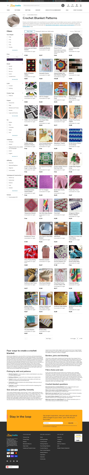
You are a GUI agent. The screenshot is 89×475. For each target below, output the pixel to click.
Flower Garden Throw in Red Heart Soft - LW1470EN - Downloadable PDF (60, 169)
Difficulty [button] (9, 160)
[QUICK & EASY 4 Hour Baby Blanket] (75, 88)
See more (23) (15, 79)
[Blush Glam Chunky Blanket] (60, 182)
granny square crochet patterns (67, 25)
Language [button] (9, 139)
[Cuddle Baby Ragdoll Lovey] (75, 158)
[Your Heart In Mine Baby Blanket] (46, 228)
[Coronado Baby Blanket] (60, 112)
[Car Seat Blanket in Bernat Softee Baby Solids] (75, 252)
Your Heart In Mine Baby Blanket (45, 237)
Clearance (42, 457)
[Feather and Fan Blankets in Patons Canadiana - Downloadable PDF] (31, 135)
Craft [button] (8, 83)
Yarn (8, 10)
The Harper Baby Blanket (43, 120)
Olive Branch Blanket (44, 283)
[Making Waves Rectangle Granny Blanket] (31, 298)
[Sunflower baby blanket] (60, 298)
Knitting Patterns (44, 443)
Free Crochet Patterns (45, 450)
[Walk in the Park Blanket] (31, 112)
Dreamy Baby (42, 329)
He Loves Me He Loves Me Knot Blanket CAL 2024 (60, 261)
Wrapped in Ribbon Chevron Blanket (74, 214)
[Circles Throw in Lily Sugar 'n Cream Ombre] (31, 158)
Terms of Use (26, 437)
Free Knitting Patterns (45, 446)
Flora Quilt (57, 213)
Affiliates (59, 441)
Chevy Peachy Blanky (30, 260)
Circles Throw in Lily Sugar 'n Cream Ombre (30, 167)
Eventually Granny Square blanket (29, 190)
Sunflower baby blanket (60, 306)
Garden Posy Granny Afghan (74, 120)
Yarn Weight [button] (10, 34)
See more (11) (15, 156)
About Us (59, 437)
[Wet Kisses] (60, 228)
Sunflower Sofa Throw (30, 283)
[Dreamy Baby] (46, 321)
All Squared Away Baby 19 (45, 167)
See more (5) (14, 190)
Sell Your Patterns (61, 443)
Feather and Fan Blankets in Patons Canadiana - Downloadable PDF (29, 145)
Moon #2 (71, 73)
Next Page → (49, 338)
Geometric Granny (44, 73)
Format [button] (9, 194)
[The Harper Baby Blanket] (46, 112)
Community (42, 459)
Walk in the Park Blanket (31, 120)
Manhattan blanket (44, 260)
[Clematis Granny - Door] (31, 88)
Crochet (37, 10)
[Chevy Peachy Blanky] (31, 252)
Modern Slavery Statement (63, 448)
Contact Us (59, 439)
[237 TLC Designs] (46, 182)
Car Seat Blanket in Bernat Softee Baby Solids (74, 261)
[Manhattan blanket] (46, 252)
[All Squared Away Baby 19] (46, 158)
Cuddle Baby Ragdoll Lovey (74, 167)
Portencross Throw (29, 236)
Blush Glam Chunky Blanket (59, 190)
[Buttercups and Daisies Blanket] (31, 40)
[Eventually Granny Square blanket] (31, 182)
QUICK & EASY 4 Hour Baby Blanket (75, 97)
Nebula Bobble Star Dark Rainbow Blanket (60, 74)
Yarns (41, 437)
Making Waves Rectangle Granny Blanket (29, 308)
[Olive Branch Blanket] (46, 275)
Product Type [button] (10, 93)
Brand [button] (8, 64)
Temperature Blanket (30, 213)
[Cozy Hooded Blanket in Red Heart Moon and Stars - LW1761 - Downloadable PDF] (46, 135)
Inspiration (42, 454)
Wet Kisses (57, 236)
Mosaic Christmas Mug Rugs (60, 97)
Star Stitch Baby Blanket (45, 213)
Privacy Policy (54, 426)
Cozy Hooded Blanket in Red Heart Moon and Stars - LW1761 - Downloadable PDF (45, 145)
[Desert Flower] (60, 40)
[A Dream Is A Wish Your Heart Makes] (75, 228)
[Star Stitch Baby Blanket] (46, 205)
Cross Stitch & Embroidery (53, 10)
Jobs (58, 446)
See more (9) (14, 50)
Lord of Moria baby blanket (74, 49)
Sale (67, 10)
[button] (36, 35)
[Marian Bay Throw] (75, 182)
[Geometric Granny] (46, 65)
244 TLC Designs (43, 96)
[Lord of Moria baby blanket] (75, 40)
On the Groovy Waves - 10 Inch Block (75, 144)
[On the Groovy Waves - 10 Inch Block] (75, 135)
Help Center (25, 446)
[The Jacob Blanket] (31, 321)
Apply (15, 59)
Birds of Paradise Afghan (29, 74)
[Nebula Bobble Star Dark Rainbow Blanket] (60, 65)
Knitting (27, 10)
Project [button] (9, 100)
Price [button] (8, 54)
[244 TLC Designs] (46, 88)
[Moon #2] (75, 65)
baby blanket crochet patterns (52, 25)
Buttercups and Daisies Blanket (30, 49)
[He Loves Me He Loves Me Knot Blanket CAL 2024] (60, 252)
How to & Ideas (78, 10)
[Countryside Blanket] (46, 40)
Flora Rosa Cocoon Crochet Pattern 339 (59, 283)
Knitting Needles (44, 439)
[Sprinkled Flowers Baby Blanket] (75, 298)
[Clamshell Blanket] (75, 275)
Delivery (25, 441)
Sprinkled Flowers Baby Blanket (75, 307)
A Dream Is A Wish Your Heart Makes (75, 237)
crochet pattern (26, 26)
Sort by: (72, 31)
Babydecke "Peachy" (59, 143)
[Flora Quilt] (60, 205)
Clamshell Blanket (74, 283)
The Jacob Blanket (29, 329)
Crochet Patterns (44, 448)
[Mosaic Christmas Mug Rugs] (60, 88)
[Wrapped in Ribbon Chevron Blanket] (75, 205)
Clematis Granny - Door (30, 96)
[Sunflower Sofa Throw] (31, 275)
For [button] (8, 120)
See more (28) (15, 115)
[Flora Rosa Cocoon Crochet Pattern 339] (60, 275)
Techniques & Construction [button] (14, 175)
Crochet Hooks (43, 441)
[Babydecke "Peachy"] (60, 135)
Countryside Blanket (44, 48)
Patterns (17, 10)
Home (24, 14)
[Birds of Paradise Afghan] (31, 65)
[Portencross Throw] (31, 228)
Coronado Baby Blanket (60, 120)
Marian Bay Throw (74, 190)
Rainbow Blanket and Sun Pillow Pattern (45, 307)
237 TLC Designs (43, 190)
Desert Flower (58, 48)
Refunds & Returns (27, 443)
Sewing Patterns (44, 452)
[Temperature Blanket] (31, 205)
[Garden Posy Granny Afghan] (75, 112)
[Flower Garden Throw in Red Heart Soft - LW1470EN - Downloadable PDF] (60, 158)
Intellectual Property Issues (29, 448)
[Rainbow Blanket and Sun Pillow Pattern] (46, 298)
